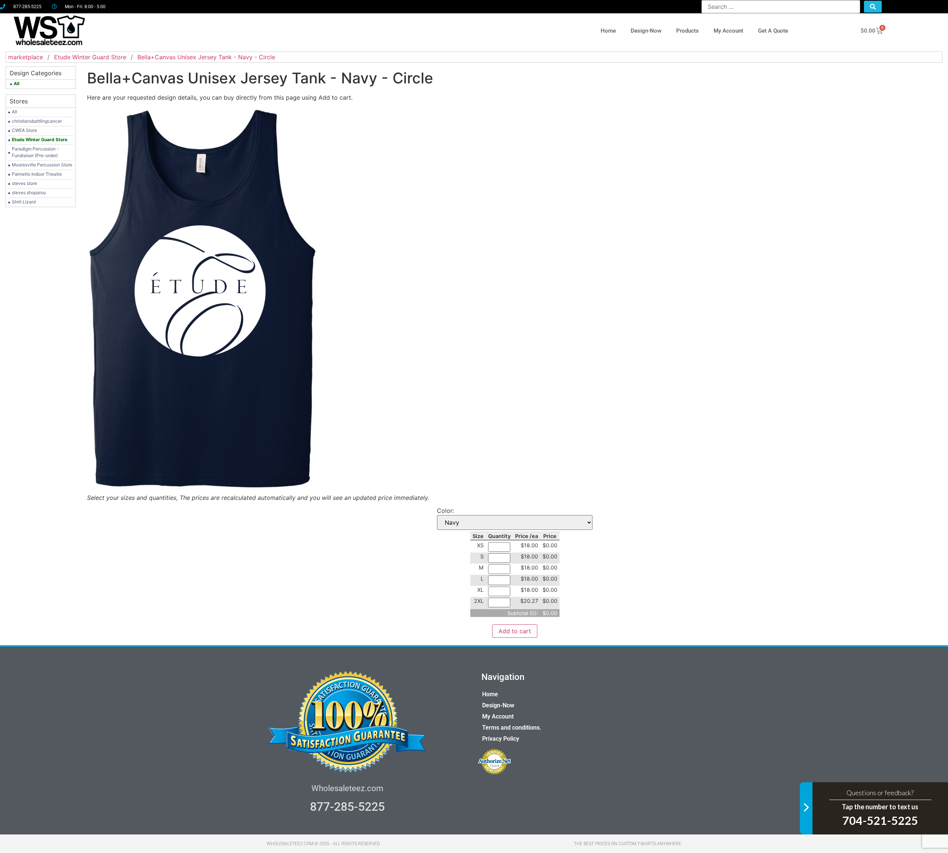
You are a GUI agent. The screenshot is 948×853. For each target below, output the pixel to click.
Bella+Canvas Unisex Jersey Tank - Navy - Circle (206, 57)
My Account (728, 30)
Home (608, 30)
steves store (24, 183)
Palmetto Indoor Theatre (37, 174)
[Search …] (780, 6)
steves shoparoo (29, 192)
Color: (445, 510)
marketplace (25, 57)
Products (687, 30)
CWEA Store (24, 130)
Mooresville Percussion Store (42, 164)
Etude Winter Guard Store (90, 57)
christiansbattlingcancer (37, 121)
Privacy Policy (500, 738)
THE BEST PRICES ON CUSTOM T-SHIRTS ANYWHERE (627, 843)
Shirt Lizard (24, 202)
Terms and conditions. (511, 727)
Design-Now (646, 30)
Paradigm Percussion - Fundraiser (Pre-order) (35, 152)
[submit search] (873, 7)
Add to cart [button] (514, 631)
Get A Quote (773, 30)
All (14, 111)
